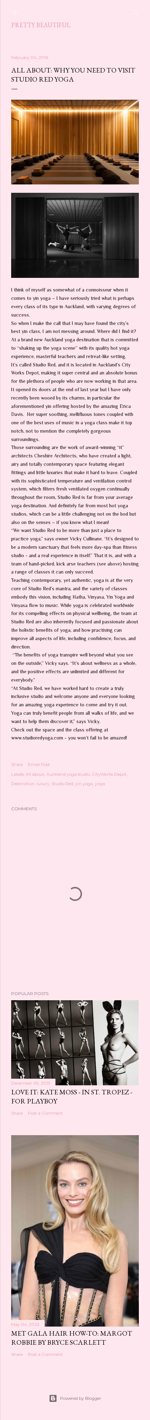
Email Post (39, 764)
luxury (43, 783)
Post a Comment (45, 1113)
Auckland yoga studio (68, 774)
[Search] (134, 11)
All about (35, 774)
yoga (100, 783)
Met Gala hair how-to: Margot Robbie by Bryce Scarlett (71, 1338)
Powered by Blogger (80, 1398)
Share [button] (17, 764)
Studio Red (62, 783)
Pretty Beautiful (40, 25)
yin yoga (84, 783)
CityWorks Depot (109, 774)
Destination (23, 783)
